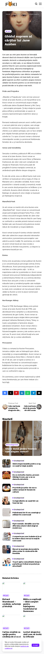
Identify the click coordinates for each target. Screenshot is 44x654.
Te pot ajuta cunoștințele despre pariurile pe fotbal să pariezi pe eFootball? (26, 564)
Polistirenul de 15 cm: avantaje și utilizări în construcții (26, 514)
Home (8, 14)
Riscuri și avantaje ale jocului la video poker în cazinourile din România (25, 551)
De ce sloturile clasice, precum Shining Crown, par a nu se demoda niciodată (25, 477)
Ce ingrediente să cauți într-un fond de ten (25, 502)
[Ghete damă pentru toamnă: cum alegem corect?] (22, 438)
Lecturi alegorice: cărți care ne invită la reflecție (32, 634)
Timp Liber (16, 14)
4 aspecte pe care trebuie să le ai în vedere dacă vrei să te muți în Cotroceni (26, 538)
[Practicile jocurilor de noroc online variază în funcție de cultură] (6, 488)
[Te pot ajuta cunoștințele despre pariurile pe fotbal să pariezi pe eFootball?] (6, 562)
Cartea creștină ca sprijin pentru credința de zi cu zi (11, 634)
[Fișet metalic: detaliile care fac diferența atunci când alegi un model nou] (6, 524)
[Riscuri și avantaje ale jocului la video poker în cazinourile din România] (6, 549)
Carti (24, 14)
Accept (35, 645)
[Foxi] (11, 4)
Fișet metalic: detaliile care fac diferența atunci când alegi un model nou (25, 526)
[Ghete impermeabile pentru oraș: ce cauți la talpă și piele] (6, 463)
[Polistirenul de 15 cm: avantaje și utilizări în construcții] (6, 512)
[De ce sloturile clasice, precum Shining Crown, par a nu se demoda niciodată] (6, 475)
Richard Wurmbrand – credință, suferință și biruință (11, 603)
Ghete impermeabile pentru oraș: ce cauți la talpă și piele (26, 465)
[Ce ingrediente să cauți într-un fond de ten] (6, 500)
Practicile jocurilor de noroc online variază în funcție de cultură (24, 490)
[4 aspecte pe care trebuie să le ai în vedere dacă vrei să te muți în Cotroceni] (6, 537)
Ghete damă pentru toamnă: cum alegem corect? (21, 450)
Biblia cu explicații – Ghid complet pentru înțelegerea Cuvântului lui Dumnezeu (32, 605)
